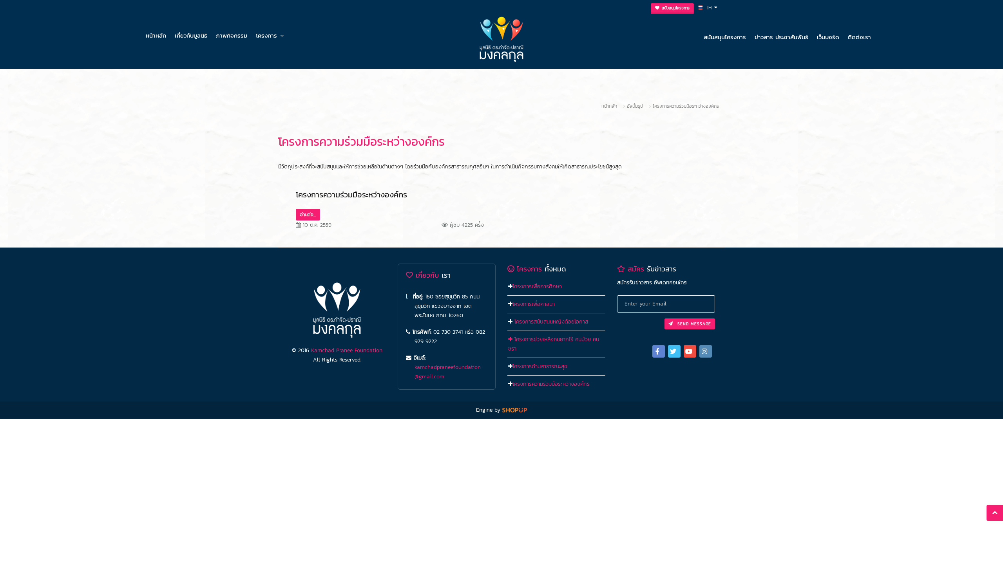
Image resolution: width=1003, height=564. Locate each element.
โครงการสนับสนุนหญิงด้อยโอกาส (551, 322)
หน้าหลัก (156, 35)
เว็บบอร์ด (828, 37)
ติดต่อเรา (859, 37)
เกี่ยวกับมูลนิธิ (191, 35)
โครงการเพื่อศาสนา (533, 304)
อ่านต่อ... (308, 214)
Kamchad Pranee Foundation (346, 350)
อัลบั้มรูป (636, 106)
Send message (693, 324)
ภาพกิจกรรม (231, 35)
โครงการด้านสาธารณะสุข (539, 366)
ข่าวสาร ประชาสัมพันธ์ (781, 37)
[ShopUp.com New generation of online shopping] (514, 410)
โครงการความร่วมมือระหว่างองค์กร (686, 106)
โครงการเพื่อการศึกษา (537, 286)
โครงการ (266, 35)
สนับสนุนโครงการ (725, 37)
